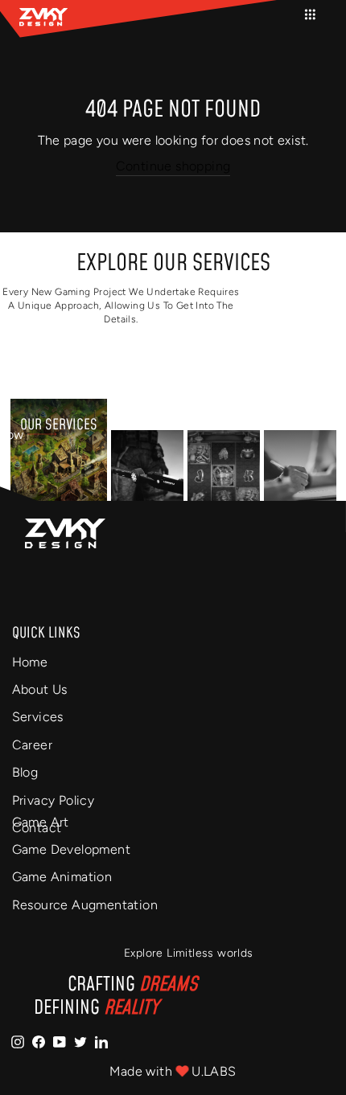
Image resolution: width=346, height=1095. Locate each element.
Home (30, 662)
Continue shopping (173, 166)
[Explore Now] (147, 476)
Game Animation (62, 876)
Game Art (40, 822)
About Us (40, 689)
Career (32, 745)
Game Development (71, 849)
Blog (25, 772)
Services (38, 716)
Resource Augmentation (85, 904)
